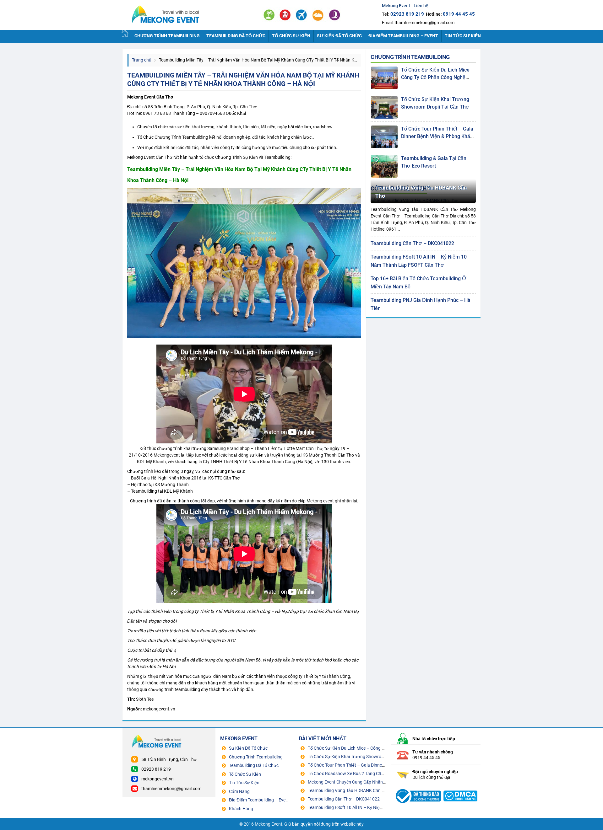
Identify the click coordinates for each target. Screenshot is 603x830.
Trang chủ (141, 59)
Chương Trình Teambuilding (167, 35)
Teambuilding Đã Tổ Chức (235, 35)
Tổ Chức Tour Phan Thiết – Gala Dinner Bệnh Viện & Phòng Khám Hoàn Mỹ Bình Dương (438, 136)
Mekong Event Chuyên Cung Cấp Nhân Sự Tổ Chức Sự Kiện (365, 781)
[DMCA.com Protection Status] (460, 788)
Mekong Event (182, 15)
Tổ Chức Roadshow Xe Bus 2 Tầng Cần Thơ (351, 773)
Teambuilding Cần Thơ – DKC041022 (412, 243)
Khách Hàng (241, 808)
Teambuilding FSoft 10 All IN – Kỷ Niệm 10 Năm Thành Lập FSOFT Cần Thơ (381, 807)
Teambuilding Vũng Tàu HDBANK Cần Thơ (421, 192)
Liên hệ (421, 5)
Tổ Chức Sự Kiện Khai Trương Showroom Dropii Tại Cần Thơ (366, 756)
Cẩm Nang (239, 791)
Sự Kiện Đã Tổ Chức (339, 35)
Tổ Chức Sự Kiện (291, 35)
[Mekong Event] (417, 788)
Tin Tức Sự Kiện (463, 35)
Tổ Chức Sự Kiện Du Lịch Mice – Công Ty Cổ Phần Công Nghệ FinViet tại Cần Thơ (437, 77)
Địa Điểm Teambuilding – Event (403, 35)
